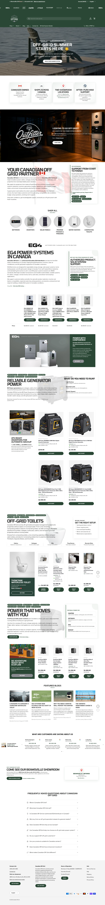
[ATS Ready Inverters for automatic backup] (22, 422)
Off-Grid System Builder (46, 25)
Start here (57, 142)
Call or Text (40, 885)
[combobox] (54, 18)
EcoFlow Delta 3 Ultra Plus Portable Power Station (88, 662)
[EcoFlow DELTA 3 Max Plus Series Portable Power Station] (73, 650)
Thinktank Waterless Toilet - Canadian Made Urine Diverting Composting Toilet (58, 570)
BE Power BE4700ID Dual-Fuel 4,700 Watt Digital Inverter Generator (80, 441)
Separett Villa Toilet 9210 (72, 567)
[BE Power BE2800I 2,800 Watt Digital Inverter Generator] (51, 424)
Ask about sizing (24, 637)
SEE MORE (22, 675)
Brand (17, 25)
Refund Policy (90, 877)
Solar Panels (45, 230)
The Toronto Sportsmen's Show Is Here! (84, 705)
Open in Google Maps (14, 778)
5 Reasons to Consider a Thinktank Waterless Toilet (19, 705)
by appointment (62, 97)
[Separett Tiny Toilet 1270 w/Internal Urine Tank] (89, 558)
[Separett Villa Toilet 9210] (73, 558)
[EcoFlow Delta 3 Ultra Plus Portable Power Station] (89, 650)
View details (30, 319)
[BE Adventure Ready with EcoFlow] (22, 651)
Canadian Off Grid (16, 899)
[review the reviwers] (39, 740)
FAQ (88, 871)
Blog (24, 25)
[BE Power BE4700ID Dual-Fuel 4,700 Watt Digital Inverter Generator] (81, 424)
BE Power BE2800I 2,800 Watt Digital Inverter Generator (48, 441)
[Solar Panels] (45, 222)
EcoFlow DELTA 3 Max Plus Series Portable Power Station (73, 662)
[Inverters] (30, 222)
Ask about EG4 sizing (18, 286)
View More (52, 212)
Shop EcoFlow (13, 636)
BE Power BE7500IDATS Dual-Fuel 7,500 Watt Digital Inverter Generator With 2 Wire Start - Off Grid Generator (50, 490)
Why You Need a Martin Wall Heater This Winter (63, 704)
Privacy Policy (90, 879)
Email (64, 878)
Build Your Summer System (52, 61)
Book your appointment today (17, 879)
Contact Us (35, 25)
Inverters (30, 230)
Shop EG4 (9, 286)
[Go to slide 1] (61, 751)
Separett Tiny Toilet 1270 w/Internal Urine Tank (88, 569)
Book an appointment (39, 1)
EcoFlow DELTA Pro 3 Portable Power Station (42, 661)
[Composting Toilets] (89, 222)
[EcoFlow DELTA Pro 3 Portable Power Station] (43, 650)
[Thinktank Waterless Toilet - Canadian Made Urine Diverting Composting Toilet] (58, 558)
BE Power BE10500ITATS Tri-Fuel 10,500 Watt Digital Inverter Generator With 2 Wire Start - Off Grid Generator (81, 490)
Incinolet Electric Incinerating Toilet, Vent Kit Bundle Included (43, 569)
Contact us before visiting (28, 778)
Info (28, 25)
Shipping (89, 874)
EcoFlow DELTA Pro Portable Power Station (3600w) (57, 662)
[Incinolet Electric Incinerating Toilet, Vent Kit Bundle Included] (43, 558)
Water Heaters (74, 230)
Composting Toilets (89, 231)
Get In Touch (15, 883)
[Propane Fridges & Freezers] (60, 222)
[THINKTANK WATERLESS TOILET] (22, 565)
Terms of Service (91, 868)
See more (77, 361)
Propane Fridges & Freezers (60, 231)
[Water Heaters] (74, 222)
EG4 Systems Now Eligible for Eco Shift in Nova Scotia (41, 705)
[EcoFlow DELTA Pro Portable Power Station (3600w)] (58, 650)
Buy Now (22, 592)
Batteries (16, 230)
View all (52, 687)
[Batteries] (16, 222)
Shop (11, 25)
